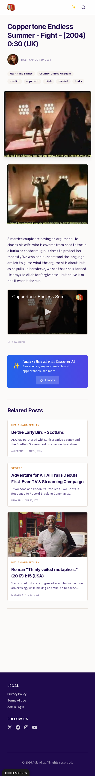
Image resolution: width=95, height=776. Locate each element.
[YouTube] (34, 727)
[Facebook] (18, 727)
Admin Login (15, 707)
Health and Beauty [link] (25, 425)
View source (18, 342)
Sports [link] (17, 468)
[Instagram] (26, 727)
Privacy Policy (17, 694)
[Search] (83, 7)
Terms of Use (16, 700)
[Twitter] (9, 727)
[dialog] (16, 772)
